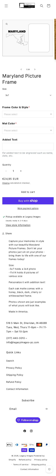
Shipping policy (38, 464)
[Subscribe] (46, 409)
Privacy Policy (14, 367)
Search (10, 360)
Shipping (5, 183)
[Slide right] (34, 69)
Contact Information (17, 389)
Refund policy (25, 460)
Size (4, 89)
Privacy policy (40, 460)
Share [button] (8, 233)
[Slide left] (21, 69)
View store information (18, 225)
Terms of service (20, 464)
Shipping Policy (14, 374)
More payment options (28, 208)
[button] (6, 5)
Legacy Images (26, 456)
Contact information (29, 469)
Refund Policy (13, 382)
